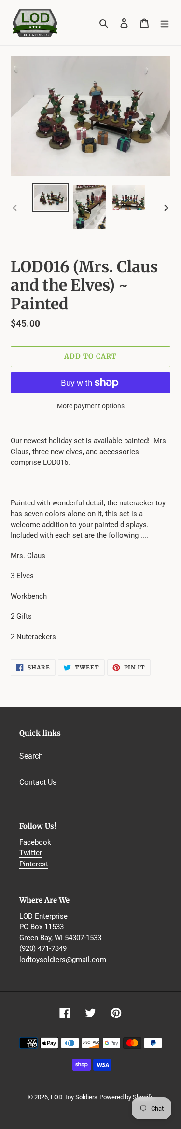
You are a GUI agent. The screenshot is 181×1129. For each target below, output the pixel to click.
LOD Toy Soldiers (74, 1097)
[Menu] (164, 22)
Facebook (35, 842)
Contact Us (37, 782)
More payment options (91, 406)
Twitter (30, 853)
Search (31, 756)
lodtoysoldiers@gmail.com (62, 959)
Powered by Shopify (126, 1097)
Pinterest (33, 864)
